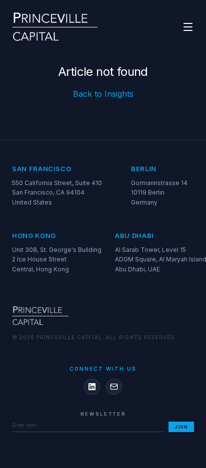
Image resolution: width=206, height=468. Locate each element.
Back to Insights (103, 94)
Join (181, 427)
